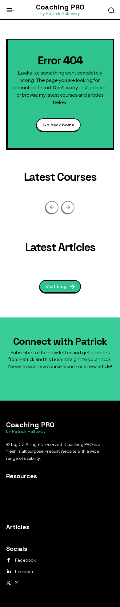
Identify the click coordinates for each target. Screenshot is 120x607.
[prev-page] (52, 207)
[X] (9, 583)
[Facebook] (9, 560)
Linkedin (24, 571)
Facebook (25, 560)
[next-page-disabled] (68, 207)
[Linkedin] (9, 572)
